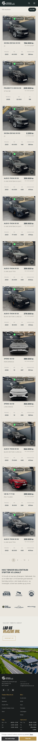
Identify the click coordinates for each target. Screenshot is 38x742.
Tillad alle (28, 738)
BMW (21, 701)
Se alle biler (23, 698)
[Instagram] (8, 690)
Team (3, 711)
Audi (21, 704)
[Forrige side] (9, 560)
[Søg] (29, 3)
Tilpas (31, 734)
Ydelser (3, 698)
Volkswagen (23, 711)
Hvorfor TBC (5, 704)
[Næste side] (28, 560)
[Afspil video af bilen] (32, 172)
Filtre (32, 9)
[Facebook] (3, 690)
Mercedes (22, 708)
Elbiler (21, 715)
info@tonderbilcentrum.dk (27, 685)
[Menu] (34, 3)
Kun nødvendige (10, 738)
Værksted (4, 701)
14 (24, 560)
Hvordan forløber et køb (8, 708)
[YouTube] (13, 690)
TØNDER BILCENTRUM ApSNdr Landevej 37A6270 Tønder (9, 683)
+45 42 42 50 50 (24, 684)
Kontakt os (9, 638)
